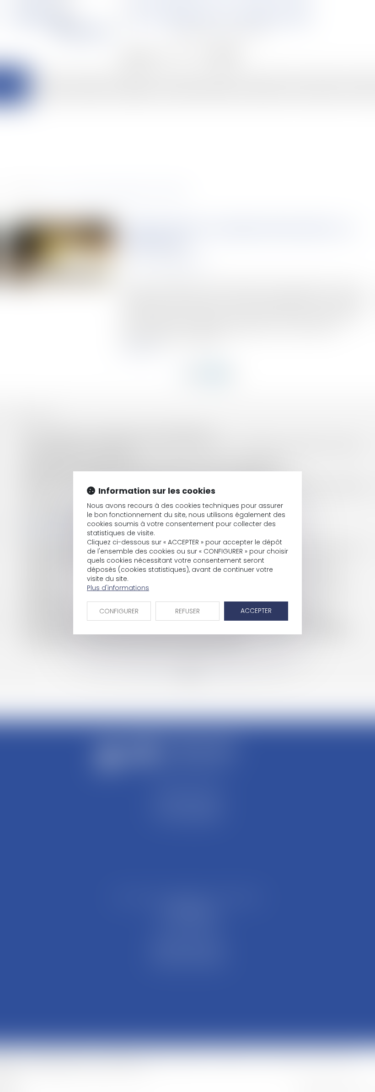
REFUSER (187, 611)
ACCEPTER (256, 610)
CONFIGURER (119, 611)
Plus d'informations (118, 587)
